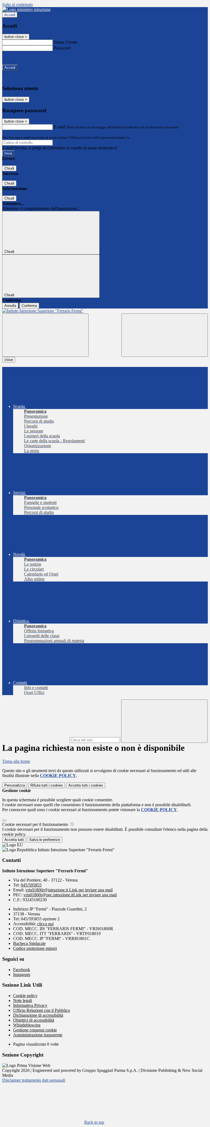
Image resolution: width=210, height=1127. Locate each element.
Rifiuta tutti (46, 785)
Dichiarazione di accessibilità (38, 1015)
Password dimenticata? (22, 57)
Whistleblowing (26, 1025)
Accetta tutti (85, 785)
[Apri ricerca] (164, 335)
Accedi (9, 15)
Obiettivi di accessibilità (33, 1020)
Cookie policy (25, 995)
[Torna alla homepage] (105, 311)
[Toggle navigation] (45, 335)
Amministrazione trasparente (37, 1035)
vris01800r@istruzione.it (69, 890)
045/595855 (31, 885)
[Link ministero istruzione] (26, 9)
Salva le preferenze (44, 840)
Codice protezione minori (35, 948)
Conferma (29, 306)
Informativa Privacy (30, 1005)
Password (62, 48)
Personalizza (14, 785)
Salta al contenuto (17, 4)
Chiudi (9, 168)
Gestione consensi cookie (35, 1030)
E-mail (59, 126)
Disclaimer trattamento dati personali (33, 1080)
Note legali (22, 1000)
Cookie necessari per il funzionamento (35, 824)
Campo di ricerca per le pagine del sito (35, 739)
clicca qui (45, 923)
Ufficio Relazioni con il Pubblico (41, 1010)
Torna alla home (16, 761)
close (8, 360)
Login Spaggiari (142, 137)
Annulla (10, 306)
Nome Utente (65, 42)
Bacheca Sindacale (29, 943)
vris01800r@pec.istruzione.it (70, 894)
